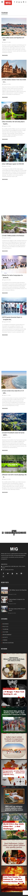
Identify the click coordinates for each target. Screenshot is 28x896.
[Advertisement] (14, 199)
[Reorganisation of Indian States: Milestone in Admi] (14, 773)
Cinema (5, 640)
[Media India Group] (14, 549)
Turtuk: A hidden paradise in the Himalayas (13, 235)
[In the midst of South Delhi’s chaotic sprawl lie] (14, 666)
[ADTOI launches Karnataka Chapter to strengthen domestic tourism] (14, 306)
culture (5, 632)
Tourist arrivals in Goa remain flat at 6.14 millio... (13, 392)
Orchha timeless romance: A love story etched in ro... (14, 81)
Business (6, 623)
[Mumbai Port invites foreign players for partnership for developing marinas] (14, 264)
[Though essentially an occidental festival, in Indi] (14, 853)
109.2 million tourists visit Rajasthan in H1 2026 (13, 39)
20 (16, 533)
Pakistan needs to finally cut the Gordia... (17, 600)
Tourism (5, 629)
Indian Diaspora (8, 642)
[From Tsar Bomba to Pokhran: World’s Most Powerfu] (14, 879)
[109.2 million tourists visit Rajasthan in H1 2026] (14, 27)
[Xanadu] (8, 2)
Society (5, 637)
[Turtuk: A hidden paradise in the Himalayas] (14, 224)
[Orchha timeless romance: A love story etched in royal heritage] (14, 69)
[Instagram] (23, 2)
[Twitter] (17, 2)
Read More (5, 55)
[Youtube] (19, 2)
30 (19, 533)
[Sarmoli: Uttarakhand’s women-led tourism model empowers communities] (14, 422)
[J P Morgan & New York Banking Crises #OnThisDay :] (14, 693)
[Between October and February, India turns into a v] (14, 746)
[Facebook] (14, 2)
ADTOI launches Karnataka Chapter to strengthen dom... (12, 318)
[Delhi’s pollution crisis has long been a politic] (14, 720)
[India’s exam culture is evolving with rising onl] (14, 799)
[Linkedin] (21, 2)
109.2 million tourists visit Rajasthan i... (18, 590)
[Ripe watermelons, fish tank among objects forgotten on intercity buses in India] (14, 111)
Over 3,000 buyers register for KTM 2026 (13, 164)
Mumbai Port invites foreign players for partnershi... (13, 276)
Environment (7, 634)
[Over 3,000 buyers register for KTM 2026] (14, 153)
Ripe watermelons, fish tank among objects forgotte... (14, 123)
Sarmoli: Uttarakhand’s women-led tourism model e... (13, 434)
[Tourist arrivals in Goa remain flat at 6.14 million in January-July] (14, 380)
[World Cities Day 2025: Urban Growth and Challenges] (14, 826)
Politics (5, 626)
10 (14, 533)
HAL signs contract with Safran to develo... (17, 609)
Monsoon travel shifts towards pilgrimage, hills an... (15, 476)
